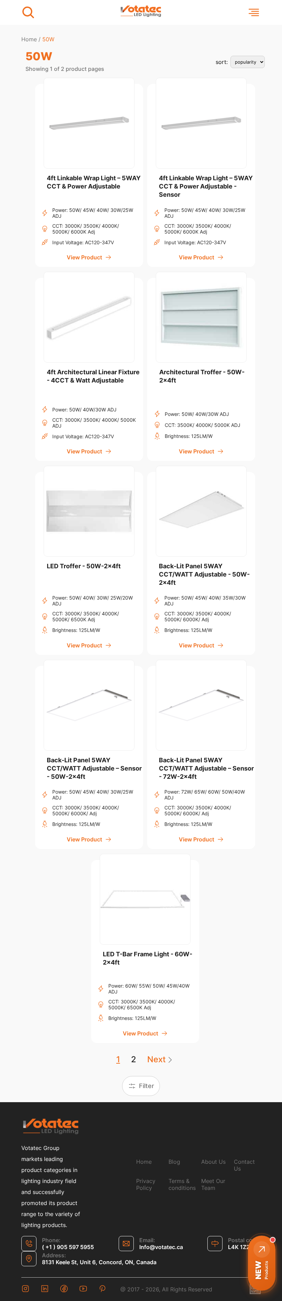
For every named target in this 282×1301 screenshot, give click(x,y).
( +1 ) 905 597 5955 (68, 1247)
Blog (174, 1161)
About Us (213, 1161)
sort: (222, 61)
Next (156, 1059)
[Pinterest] (102, 1289)
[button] (261, 1263)
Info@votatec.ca (161, 1247)
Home (29, 39)
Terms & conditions (182, 1184)
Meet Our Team (213, 1184)
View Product (84, 257)
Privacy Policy (145, 1184)
